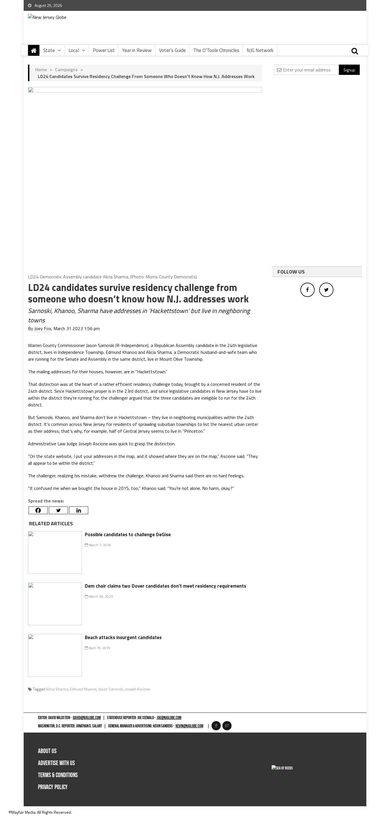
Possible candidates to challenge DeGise (128, 534)
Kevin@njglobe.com (189, 726)
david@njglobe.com (87, 718)
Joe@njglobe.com (169, 718)
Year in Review (137, 50)
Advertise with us (56, 763)
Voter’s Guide (172, 50)
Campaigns (66, 69)
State (49, 50)
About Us (47, 751)
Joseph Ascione (137, 689)
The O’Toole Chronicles (216, 50)
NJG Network (260, 50)
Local (74, 50)
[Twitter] (58, 510)
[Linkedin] (78, 510)
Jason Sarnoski (110, 689)
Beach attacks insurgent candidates (123, 637)
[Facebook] (38, 510)
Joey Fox (42, 328)
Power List (104, 50)
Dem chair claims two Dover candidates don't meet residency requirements (165, 586)
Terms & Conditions (58, 775)
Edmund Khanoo (83, 689)
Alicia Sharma (57, 689)
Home (41, 69)
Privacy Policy (53, 787)
